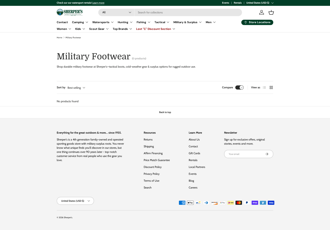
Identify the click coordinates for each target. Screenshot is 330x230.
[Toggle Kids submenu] (84, 29)
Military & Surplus (185, 22)
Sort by (61, 87)
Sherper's (68, 217)
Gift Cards (194, 153)
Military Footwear (73, 37)
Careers (193, 187)
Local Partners (197, 167)
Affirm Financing (153, 153)
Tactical (160, 22)
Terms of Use (151, 180)
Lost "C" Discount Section (153, 29)
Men (209, 22)
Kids (78, 29)
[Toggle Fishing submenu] (149, 22)
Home (59, 37)
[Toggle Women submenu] (70, 29)
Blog (191, 180)
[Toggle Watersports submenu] (112, 22)
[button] (271, 12)
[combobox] (170, 12)
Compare (227, 87)
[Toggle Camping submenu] (87, 22)
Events (225, 2)
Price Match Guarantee (157, 160)
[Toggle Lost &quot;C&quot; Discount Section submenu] (174, 29)
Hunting (123, 22)
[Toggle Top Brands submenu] (131, 29)
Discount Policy (153, 167)
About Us (194, 139)
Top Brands (120, 29)
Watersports (100, 22)
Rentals (238, 2)
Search (148, 187)
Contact (62, 22)
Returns (148, 139)
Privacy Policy (152, 173)
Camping (78, 22)
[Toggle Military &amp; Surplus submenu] (200, 22)
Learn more (98, 2)
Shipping (149, 146)
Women (62, 29)
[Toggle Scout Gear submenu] (107, 29)
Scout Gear (96, 29)
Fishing (141, 22)
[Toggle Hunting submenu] (131, 22)
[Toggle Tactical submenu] (168, 22)
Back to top (165, 112)
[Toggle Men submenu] (214, 22)
